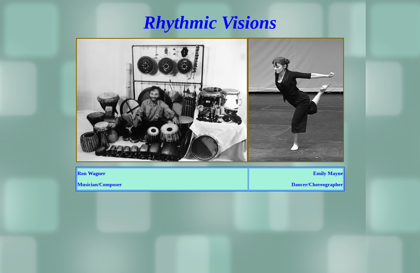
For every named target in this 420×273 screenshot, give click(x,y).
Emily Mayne (328, 173)
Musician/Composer (99, 184)
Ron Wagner (91, 173)
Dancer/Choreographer (317, 184)
